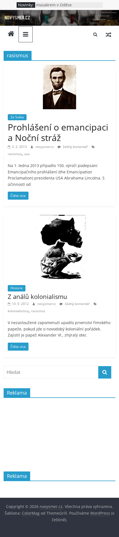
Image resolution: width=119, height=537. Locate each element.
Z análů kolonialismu (37, 296)
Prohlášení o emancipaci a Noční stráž (58, 132)
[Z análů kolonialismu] (59, 218)
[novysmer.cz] (59, 13)
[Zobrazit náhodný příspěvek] (108, 34)
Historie (17, 288)
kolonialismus (18, 311)
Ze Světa (17, 117)
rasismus (15, 154)
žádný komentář (75, 146)
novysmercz (45, 146)
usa (27, 154)
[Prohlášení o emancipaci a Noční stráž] (59, 68)
